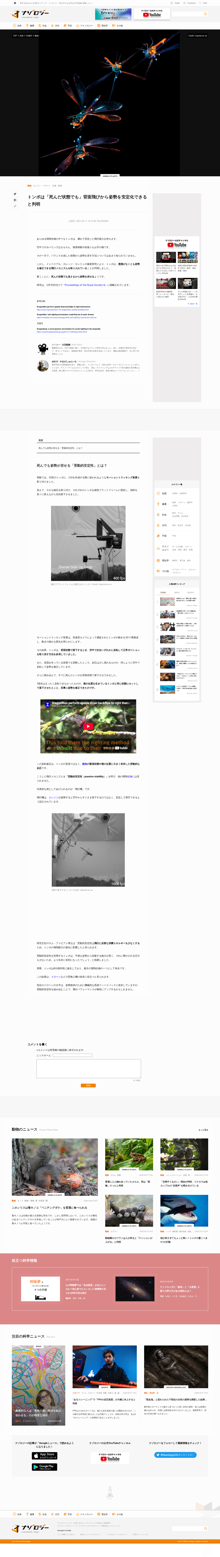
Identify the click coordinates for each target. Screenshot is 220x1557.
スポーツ (181, 502)
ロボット (188, 546)
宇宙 (174, 535)
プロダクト (176, 572)
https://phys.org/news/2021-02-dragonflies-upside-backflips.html (63, 309)
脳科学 (190, 502)
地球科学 (183, 493)
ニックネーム (44, 1055)
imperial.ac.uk (201, 35)
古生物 (188, 525)
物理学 (175, 560)
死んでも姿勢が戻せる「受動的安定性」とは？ (61, 447)
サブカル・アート (179, 569)
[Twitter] (15, 194)
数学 (189, 560)
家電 (191, 549)
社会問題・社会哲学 (180, 516)
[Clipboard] (15, 206)
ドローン (56, 976)
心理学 (175, 505)
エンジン (53, 797)
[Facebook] (15, 200)
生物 (129, 776)
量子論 (182, 560)
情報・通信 (182, 549)
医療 (174, 502)
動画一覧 (194, 303)
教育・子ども (177, 513)
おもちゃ (192, 569)
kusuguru (61, 1530)
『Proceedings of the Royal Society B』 (84, 284)
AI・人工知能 (177, 546)
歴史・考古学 (177, 525)
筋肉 (84, 763)
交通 (174, 549)
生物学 (175, 493)
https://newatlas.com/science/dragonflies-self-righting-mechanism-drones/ (67, 317)
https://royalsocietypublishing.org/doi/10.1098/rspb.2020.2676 (62, 331)
